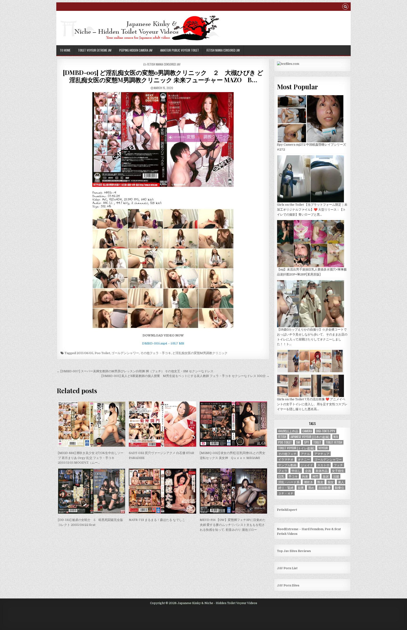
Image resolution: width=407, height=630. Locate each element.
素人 (341, 482)
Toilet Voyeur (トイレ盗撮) (296, 448)
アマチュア (322, 453)
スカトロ (323, 465)
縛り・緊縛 (285, 487)
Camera (307, 431)
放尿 (326, 476)
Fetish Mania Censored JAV (223, 50)
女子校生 (338, 470)
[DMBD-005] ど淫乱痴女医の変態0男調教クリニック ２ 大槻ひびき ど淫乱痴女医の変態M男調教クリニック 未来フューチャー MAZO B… (163, 76)
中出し (296, 470)
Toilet (317, 442)
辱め (311, 487)
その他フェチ (287, 453)
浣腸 (336, 476)
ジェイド (307, 465)
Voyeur (323, 448)
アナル (305, 453)
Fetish (282, 436)
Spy (306, 442)
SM (298, 442)
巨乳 (281, 476)
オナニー (304, 459)
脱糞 (301, 487)
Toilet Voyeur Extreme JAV (95, 50)
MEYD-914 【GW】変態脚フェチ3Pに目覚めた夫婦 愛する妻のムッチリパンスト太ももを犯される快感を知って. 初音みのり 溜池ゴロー (232, 525)
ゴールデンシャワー (125, 353)
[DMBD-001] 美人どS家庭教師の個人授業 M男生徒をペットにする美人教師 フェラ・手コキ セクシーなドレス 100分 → (185, 376)
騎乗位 (339, 487)
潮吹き (308, 482)
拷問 (315, 476)
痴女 (331, 482)
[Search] (345, 7)
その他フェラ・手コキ (155, 353)
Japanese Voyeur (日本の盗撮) (309, 436)
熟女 (320, 482)
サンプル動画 (287, 465)
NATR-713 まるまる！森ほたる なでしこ (157, 520)
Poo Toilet (102, 353)
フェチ (338, 465)
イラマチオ (285, 459)
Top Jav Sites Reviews (294, 551)
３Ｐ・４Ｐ (285, 493)
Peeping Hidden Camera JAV (136, 50)
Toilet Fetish (334, 442)
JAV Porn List (287, 568)
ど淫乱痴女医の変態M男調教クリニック (200, 353)
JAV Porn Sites (288, 585)
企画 (308, 470)
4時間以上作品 (288, 431)
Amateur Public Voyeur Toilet (179, 50)
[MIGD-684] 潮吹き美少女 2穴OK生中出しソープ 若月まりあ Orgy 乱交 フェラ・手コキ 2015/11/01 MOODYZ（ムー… (90, 458)
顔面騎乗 (324, 487)
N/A (336, 436)
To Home (65, 50)
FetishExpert (287, 509)
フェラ (282, 470)
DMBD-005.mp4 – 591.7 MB (163, 343)
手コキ (293, 476)
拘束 (305, 476)
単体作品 (321, 470)
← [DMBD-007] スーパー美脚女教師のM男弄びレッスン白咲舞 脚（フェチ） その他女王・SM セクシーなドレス (135, 371)
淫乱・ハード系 (289, 482)
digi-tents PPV (325, 431)
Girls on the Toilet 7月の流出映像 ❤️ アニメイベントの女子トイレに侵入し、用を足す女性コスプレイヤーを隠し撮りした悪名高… (312, 404)
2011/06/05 (85, 353)
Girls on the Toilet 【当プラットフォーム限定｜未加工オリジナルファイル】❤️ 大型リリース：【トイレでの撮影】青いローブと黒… (312, 209)
